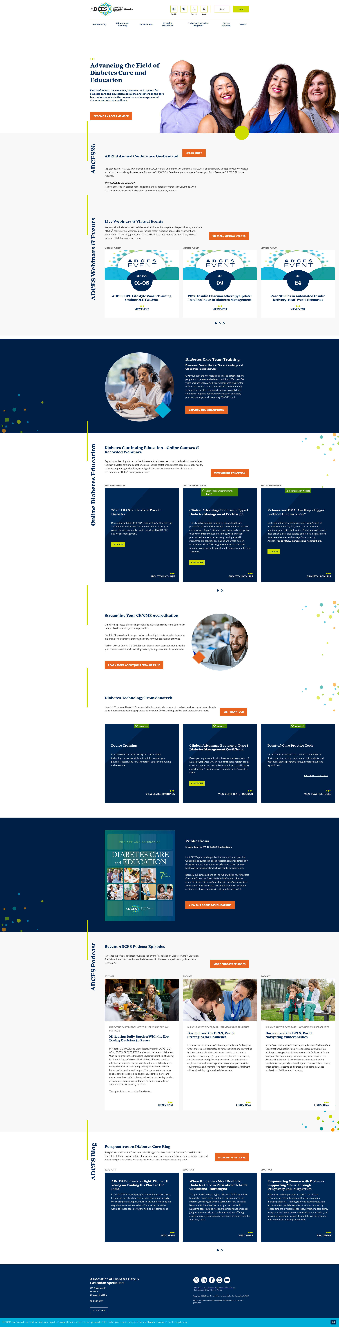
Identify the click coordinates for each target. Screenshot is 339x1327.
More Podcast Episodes (229, 964)
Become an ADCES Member (111, 116)
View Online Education (230, 473)
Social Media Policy (227, 1288)
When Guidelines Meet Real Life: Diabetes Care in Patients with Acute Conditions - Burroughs (218, 1185)
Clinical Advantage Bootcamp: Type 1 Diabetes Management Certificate (218, 512)
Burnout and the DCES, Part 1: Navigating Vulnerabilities (289, 1035)
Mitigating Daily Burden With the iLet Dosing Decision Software (139, 1038)
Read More (168, 1235)
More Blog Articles (232, 1157)
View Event (142, 309)
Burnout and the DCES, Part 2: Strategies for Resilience (211, 1035)
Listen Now (165, 1105)
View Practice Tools (317, 794)
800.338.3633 (96, 1301)
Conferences (146, 24)
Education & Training (122, 24)
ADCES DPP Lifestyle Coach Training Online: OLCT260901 (141, 298)
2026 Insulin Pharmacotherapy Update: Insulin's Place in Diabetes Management (220, 298)
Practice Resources (167, 24)
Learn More (194, 153)
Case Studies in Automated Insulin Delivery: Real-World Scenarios (298, 298)
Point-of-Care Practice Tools (290, 745)
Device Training (124, 745)
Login (241, 9)
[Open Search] (194, 9)
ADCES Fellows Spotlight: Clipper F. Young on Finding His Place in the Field (140, 1185)
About (243, 24)
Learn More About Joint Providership (134, 665)
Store (222, 9)
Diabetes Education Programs (198, 24)
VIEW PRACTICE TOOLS (316, 775)
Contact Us (99, 1310)
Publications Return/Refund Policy (208, 1290)
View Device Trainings (160, 794)
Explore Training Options (206, 410)
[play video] (141, 999)
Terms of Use (212, 1288)
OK (333, 1322)
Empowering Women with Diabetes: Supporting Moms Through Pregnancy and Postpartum (296, 1185)
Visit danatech (234, 712)
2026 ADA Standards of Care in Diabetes (136, 512)
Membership (99, 24)
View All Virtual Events (229, 236)
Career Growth (226, 24)
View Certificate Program (235, 794)
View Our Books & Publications (210, 905)
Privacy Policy (199, 1288)
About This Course (162, 576)
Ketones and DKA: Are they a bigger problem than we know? (296, 512)
